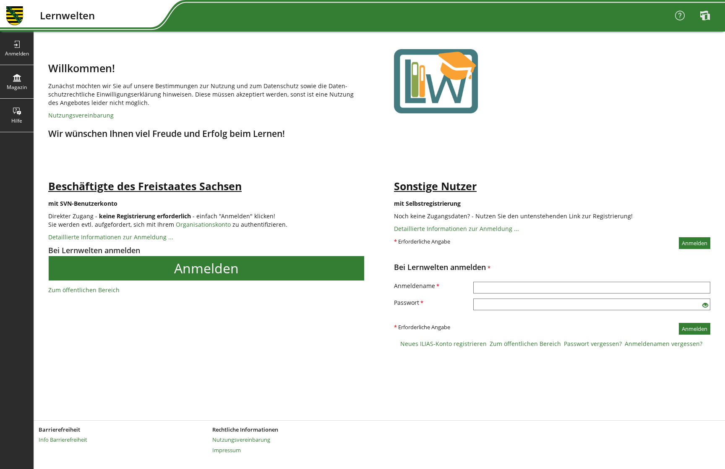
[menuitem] (706, 16)
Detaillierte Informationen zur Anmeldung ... (110, 237)
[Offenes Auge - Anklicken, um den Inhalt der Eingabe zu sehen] (705, 305)
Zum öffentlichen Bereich (84, 290)
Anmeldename (416, 286)
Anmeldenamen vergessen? (663, 344)
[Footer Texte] (379, 464)
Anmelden (206, 268)
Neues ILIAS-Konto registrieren (443, 344)
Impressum (226, 450)
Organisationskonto (203, 224)
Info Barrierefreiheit (63, 439)
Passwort (408, 303)
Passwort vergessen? (593, 344)
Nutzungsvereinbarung (81, 115)
